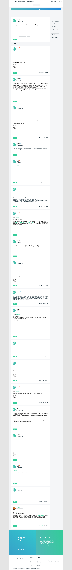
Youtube (20, 558)
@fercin (16, 512)
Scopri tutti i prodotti (33, 565)
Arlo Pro (31, 560)
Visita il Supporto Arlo (21, 549)
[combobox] (45, 5)
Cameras (23, 1)
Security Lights (31, 1)
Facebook (17, 558)
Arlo (30, 561)
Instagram (22, 558)
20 (42, 525)
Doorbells (27, 1)
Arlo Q (31, 562)
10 (42, 285)
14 (42, 380)
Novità (38, 560)
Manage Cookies (28, 568)
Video (52, 34)
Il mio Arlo (55, 1)
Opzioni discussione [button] (60, 16)
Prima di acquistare (54, 29)
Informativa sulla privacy (16, 568)
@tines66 (15, 470)
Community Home (39, 562)
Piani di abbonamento (18, 1)
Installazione (53, 26)
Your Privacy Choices (21, 568)
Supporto (51, 1)
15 (42, 402)
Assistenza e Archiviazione (55, 21)
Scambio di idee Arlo (41, 515)
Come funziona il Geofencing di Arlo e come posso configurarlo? (24, 222)
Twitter (19, 558)
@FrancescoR (18, 111)
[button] (49, 18)
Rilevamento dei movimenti (55, 31)
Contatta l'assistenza (43, 545)
